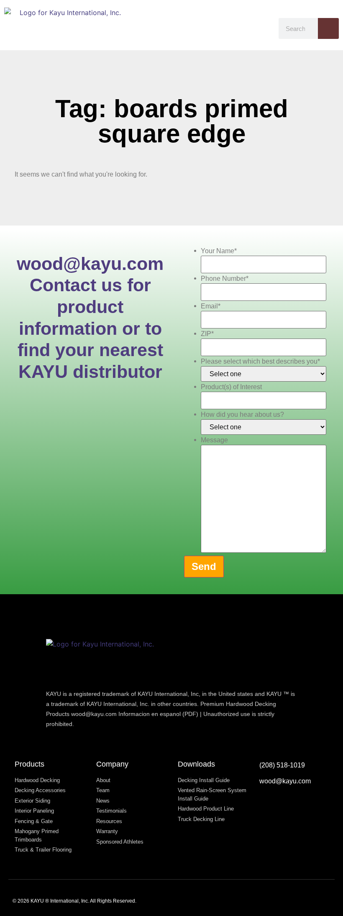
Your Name (219, 251)
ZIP (207, 334)
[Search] (328, 28)
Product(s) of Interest (231, 387)
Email (210, 306)
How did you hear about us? (242, 414)
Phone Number (224, 278)
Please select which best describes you (260, 361)
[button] (264, 25)
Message (214, 440)
